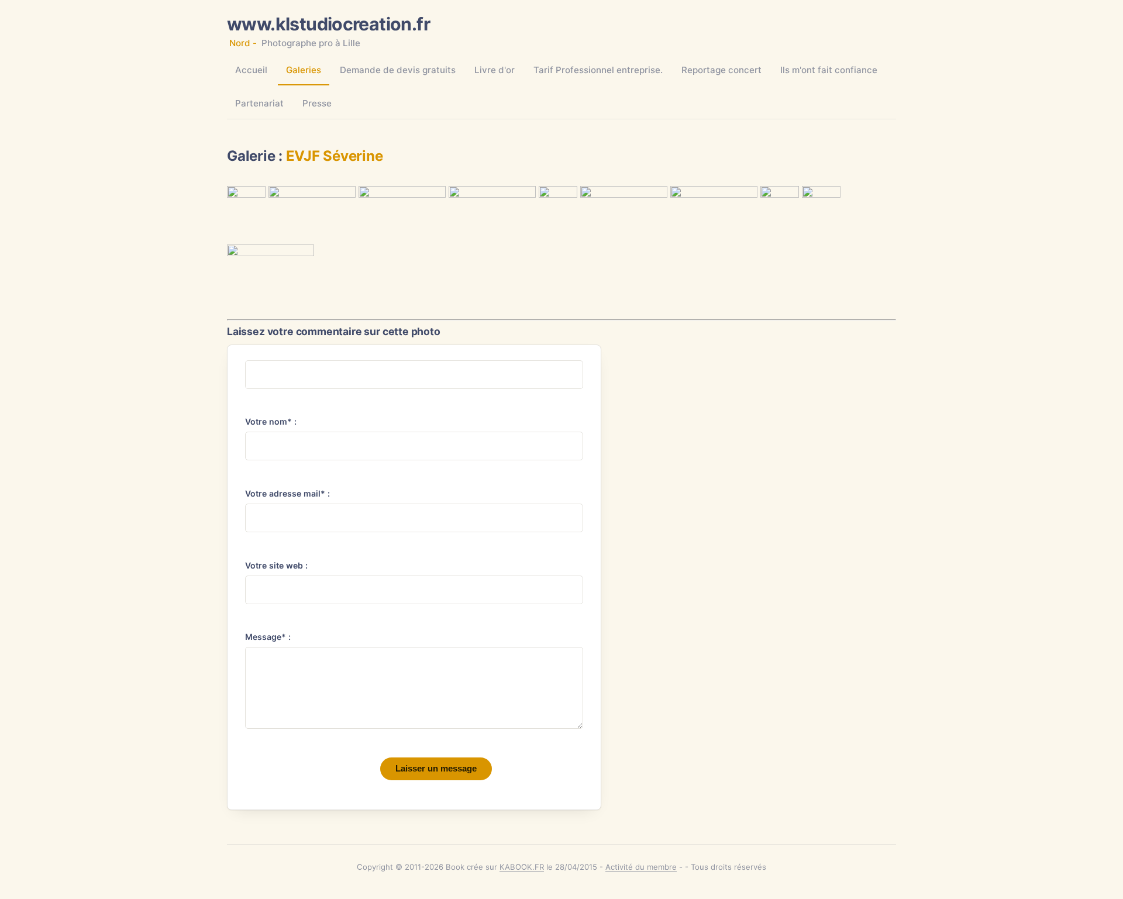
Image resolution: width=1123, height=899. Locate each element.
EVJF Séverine (334, 155)
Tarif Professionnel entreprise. (598, 69)
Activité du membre (641, 867)
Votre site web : (276, 565)
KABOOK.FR (522, 867)
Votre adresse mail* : (287, 493)
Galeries (303, 69)
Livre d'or (494, 69)
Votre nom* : (271, 421)
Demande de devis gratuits (398, 69)
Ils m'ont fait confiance (828, 69)
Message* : (268, 637)
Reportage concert (721, 69)
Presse (317, 103)
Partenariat (259, 103)
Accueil (251, 69)
